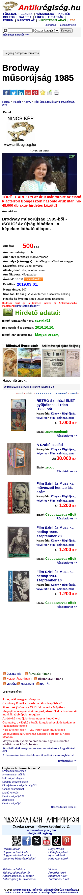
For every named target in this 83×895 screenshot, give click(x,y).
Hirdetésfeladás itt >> (27, 306)
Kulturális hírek (57, 875)
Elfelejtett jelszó (58, 852)
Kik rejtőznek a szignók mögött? (19, 785)
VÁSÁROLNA (45, 13)
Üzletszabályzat (68, 889)
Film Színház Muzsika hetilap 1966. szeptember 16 (55, 576)
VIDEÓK (11, 684)
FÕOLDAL (10, 13)
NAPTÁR (45, 684)
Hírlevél (37, 889)
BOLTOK (9, 17)
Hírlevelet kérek (58, 858)
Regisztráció (68, 24)
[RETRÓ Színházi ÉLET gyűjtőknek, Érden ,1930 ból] (18, 415)
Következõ (61, 393)
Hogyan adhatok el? (15, 852)
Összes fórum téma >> (64, 807)
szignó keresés (10, 792)
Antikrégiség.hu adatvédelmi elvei (58, 892)
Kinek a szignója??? (13, 796)
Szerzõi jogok (29, 892)
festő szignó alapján (13, 778)
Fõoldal (6, 102)
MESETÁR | (27, 684)
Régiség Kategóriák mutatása (21, 53)
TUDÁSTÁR (55, 17)
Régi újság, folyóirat (45, 102)
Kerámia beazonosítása (15, 781)
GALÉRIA (25, 17)
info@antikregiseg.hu (41, 833)
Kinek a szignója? (12, 803)
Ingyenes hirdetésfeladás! (19, 858)
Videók (52, 869)
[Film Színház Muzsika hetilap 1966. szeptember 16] (19, 586)
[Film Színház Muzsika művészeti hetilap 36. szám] (18, 498)
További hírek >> (67, 761)
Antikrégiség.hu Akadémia (19, 879)
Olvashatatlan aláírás (13, 774)
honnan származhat (13, 789)
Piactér (17, 102)
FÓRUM (8, 20)
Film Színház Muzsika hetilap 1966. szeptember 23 (55, 532)
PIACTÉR (64, 13)
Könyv (27, 102)
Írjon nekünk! (56, 855)
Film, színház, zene (62, 417)
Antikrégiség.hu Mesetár (18, 875)
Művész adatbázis (14, 869)
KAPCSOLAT (26, 20)
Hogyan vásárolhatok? (17, 855)
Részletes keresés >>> (16, 34)
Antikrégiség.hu (22, 889)
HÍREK (39, 17)
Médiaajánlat (12, 892)
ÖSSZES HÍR (14, 674)
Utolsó (73, 393)
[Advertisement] (43, 43)
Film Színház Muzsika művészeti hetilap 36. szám (55, 488)
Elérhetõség (51, 889)
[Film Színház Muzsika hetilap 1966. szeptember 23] (18, 542)
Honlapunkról (11, 848)
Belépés (51, 24)
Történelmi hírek (58, 879)
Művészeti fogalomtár (16, 872)
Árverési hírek (57, 872)
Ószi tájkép (8, 799)
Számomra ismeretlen (14, 771)
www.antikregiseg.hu (41, 830)
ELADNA (26, 13)
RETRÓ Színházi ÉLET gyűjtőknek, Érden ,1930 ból (55, 405)
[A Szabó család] (19, 459)
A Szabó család (49, 445)
